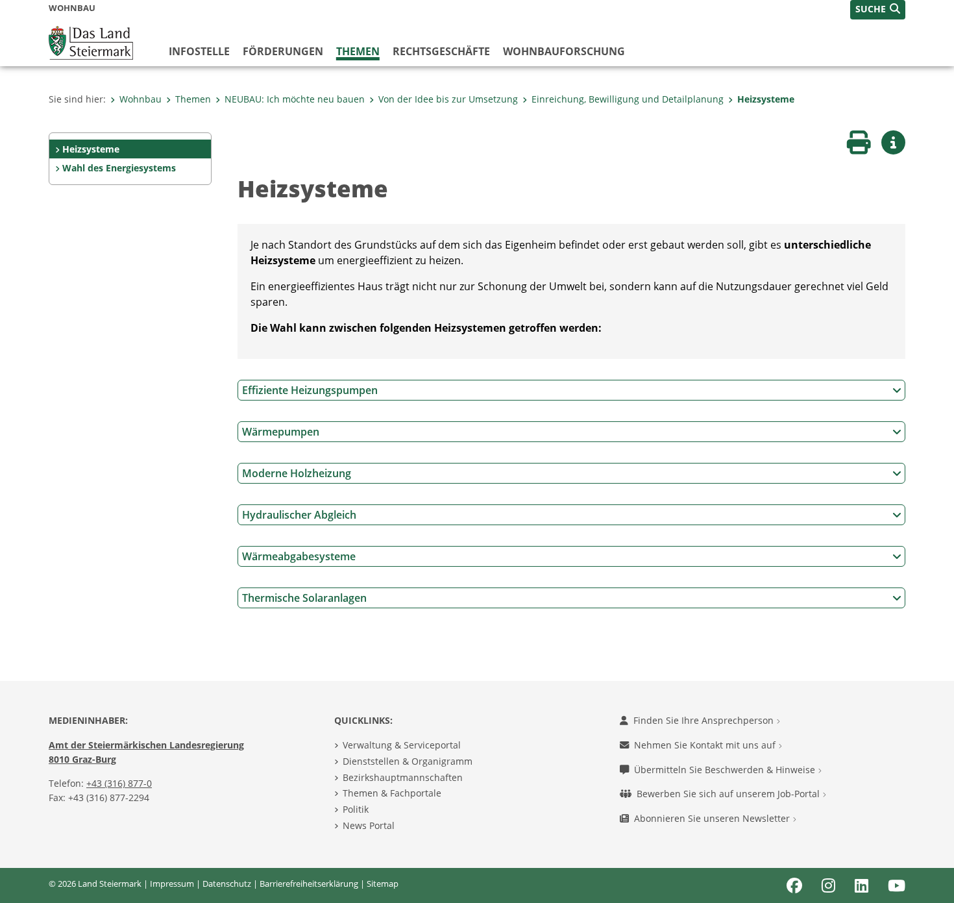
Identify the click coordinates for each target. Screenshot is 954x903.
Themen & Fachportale (392, 793)
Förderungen (283, 51)
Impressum (172, 883)
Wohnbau (140, 99)
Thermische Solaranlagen (304, 598)
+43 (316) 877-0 (119, 783)
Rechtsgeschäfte (441, 51)
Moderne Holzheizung (296, 473)
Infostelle (199, 51)
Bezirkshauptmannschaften (403, 777)
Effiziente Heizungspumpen (310, 390)
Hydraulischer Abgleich (299, 515)
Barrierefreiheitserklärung (309, 883)
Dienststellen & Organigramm (407, 761)
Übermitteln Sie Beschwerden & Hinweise (726, 769)
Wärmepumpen (280, 432)
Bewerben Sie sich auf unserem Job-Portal (729, 793)
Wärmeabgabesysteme (299, 556)
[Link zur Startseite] (91, 41)
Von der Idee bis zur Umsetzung (448, 99)
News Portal (369, 825)
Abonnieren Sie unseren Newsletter (713, 818)
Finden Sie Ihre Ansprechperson (704, 720)
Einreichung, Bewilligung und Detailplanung (628, 99)
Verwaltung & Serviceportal (402, 745)
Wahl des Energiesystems (119, 168)
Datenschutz (226, 883)
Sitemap (382, 883)
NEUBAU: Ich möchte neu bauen (295, 99)
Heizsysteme (765, 99)
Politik (356, 809)
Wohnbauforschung (564, 51)
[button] (877, 10)
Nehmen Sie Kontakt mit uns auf (706, 745)
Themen (358, 51)
